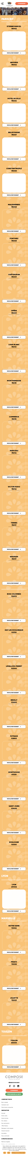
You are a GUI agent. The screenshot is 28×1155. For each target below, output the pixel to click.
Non (9, 1152)
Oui (4, 1152)
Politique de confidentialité (18, 1152)
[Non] (26, 1149)
